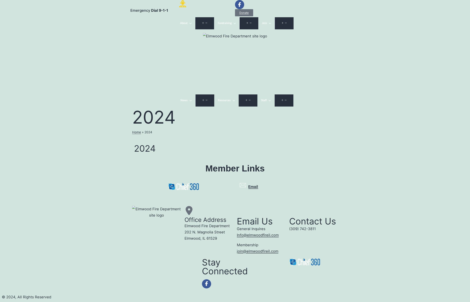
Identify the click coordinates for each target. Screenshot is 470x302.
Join (264, 23)
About (183, 23)
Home (136, 132)
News (184, 100)
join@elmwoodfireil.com (257, 251)
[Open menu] (204, 23)
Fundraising (225, 23)
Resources (224, 100)
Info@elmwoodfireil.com (258, 235)
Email (253, 187)
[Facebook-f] (206, 283)
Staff (264, 100)
